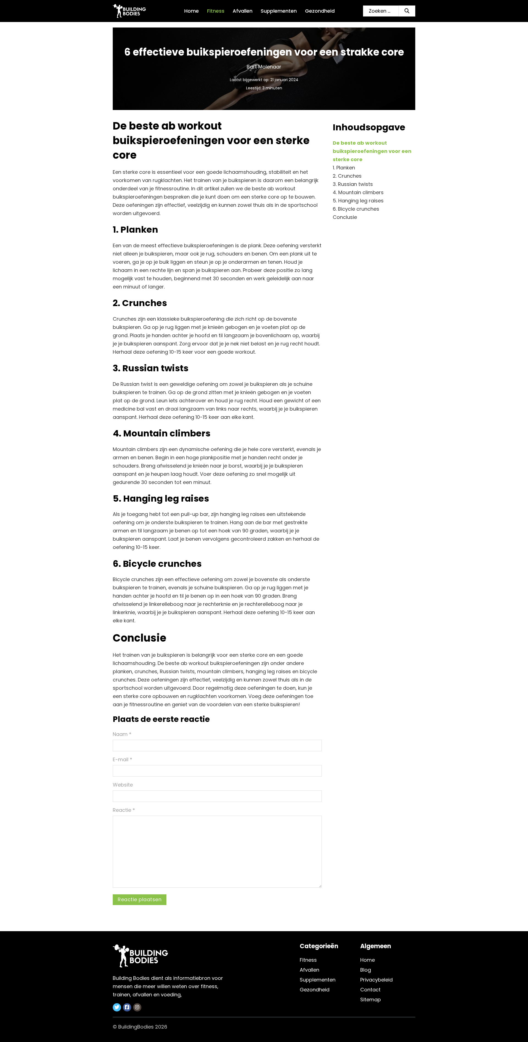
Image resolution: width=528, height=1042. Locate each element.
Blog (365, 969)
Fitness (215, 10)
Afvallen (242, 10)
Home (191, 10)
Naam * (122, 734)
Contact (370, 989)
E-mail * (122, 759)
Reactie (124, 810)
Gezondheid (320, 10)
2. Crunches (347, 175)
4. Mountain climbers (358, 192)
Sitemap (370, 999)
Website (123, 784)
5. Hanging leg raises (358, 200)
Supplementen (279, 10)
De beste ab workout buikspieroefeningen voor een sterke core (372, 151)
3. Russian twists (353, 184)
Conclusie (345, 217)
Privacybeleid (376, 979)
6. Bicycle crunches (356, 208)
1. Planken (344, 167)
